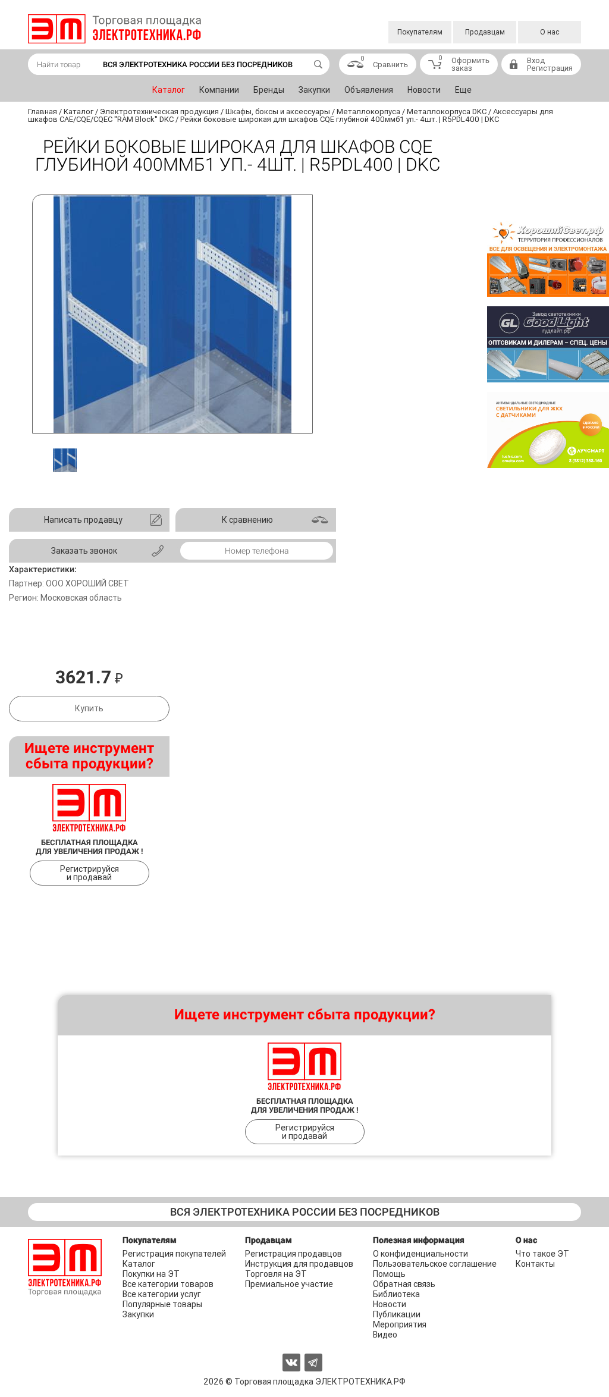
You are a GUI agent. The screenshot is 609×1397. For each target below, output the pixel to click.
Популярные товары (162, 1304)
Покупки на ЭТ (151, 1274)
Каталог (168, 90)
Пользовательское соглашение (435, 1264)
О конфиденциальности (420, 1253)
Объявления (368, 90)
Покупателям (419, 32)
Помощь (389, 1274)
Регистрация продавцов (293, 1253)
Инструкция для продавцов (299, 1264)
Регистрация (550, 68)
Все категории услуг (162, 1294)
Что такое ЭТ (542, 1253)
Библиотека (396, 1294)
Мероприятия (399, 1324)
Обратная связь (404, 1284)
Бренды (268, 90)
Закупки (314, 90)
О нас (550, 32)
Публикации (396, 1314)
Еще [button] (463, 90)
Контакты (535, 1264)
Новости (424, 90)
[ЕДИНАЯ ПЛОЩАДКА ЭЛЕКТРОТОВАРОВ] (114, 28)
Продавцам (485, 32)
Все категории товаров (168, 1284)
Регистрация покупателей (174, 1253)
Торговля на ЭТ (276, 1274)
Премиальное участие (289, 1284)
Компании (219, 90)
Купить (89, 708)
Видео (385, 1334)
